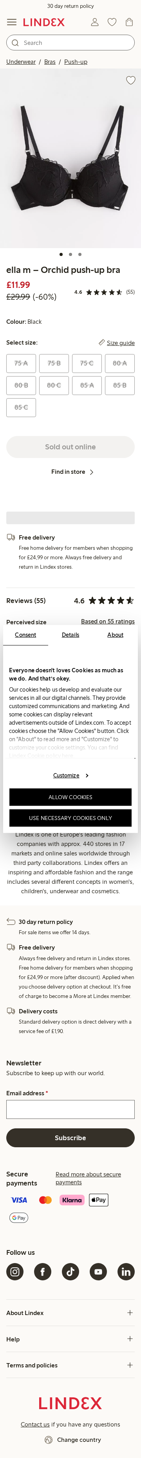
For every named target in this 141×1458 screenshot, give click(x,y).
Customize (66, 775)
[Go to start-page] (44, 22)
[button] (70, 158)
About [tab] (115, 634)
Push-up (75, 61)
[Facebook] (42, 1271)
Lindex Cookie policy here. (42, 755)
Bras (50, 61)
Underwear (21, 61)
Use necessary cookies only (70, 818)
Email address (27, 1093)
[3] (80, 254)
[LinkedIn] (126, 1271)
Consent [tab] (25, 634)
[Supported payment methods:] (70, 1210)
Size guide (121, 342)
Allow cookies (70, 797)
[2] (70, 254)
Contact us (35, 1424)
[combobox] (70, 42)
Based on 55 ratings (108, 621)
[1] (61, 254)
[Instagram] (15, 1271)
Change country (79, 1439)
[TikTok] (70, 1271)
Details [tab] (71, 634)
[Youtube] (98, 1271)
